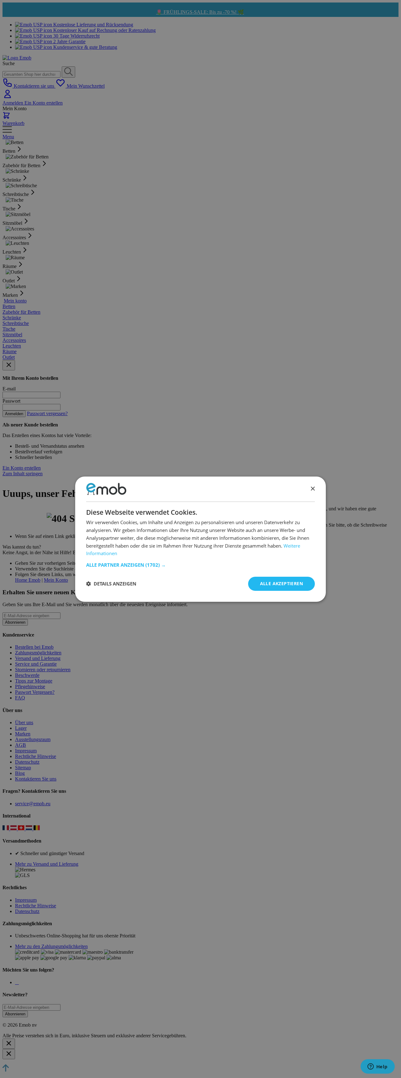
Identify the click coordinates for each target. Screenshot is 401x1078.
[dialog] (200, 539)
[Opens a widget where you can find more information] (377, 1067)
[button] (200, 565)
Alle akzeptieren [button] (281, 583)
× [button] (312, 488)
